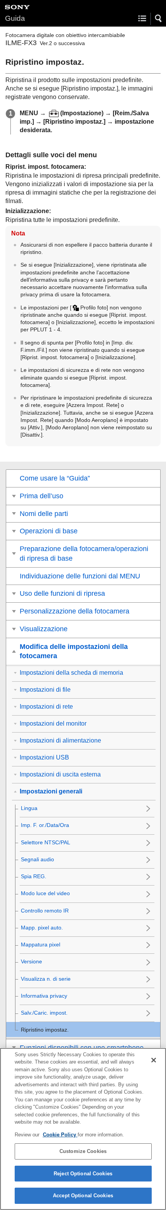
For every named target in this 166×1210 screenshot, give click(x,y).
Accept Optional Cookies (83, 1195)
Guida (15, 18)
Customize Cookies (83, 1151)
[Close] (153, 1060)
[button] (158, 18)
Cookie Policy (60, 1135)
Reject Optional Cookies (83, 1173)
